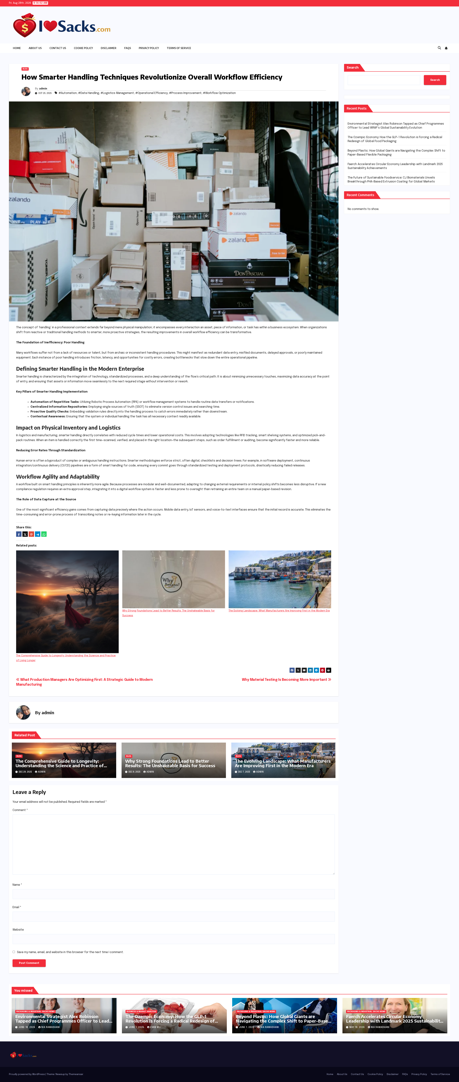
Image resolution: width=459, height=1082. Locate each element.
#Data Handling (88, 93)
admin (43, 88)
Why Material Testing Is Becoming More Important (285, 680)
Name (17, 884)
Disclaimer (108, 48)
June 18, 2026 (27, 1027)
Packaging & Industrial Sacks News (35, 1012)
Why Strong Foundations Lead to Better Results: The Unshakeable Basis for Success (170, 763)
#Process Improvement (185, 93)
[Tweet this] (25, 534)
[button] (439, 48)
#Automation (68, 93)
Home (17, 48)
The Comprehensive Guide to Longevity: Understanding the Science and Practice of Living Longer (59, 765)
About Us (35, 48)
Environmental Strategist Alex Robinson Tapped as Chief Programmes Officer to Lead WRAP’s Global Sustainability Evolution (62, 1021)
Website (18, 929)
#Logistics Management (117, 93)
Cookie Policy (83, 48)
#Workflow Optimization (219, 93)
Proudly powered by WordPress (27, 1074)
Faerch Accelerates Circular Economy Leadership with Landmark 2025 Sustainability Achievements (394, 1021)
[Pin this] (31, 534)
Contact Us (57, 48)
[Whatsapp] (44, 534)
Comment (20, 810)
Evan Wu (155, 1027)
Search (353, 67)
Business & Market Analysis (141, 1012)
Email (17, 907)
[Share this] (19, 534)
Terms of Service (179, 48)
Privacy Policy (149, 48)
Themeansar (76, 1074)
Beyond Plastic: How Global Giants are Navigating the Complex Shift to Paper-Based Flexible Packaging (283, 1021)
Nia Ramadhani (50, 1027)
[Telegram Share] (37, 534)
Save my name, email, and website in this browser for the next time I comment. (70, 952)
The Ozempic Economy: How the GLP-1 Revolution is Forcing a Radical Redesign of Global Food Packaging (170, 1021)
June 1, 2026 (137, 1027)
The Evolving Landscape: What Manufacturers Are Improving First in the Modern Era (279, 611)
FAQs (127, 48)
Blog (25, 69)
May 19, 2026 (357, 1027)
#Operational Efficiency (151, 93)
